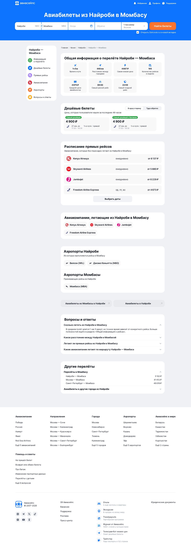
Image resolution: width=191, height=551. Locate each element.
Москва (95, 422)
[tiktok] (35, 514)
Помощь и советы (25, 454)
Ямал (17, 436)
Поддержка (65, 511)
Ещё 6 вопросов (23, 483)
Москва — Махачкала (60, 436)
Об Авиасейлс (67, 502)
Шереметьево (130, 422)
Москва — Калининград (61, 427)
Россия (18, 427)
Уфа (125, 440)
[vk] (17, 514)
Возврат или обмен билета (28, 465)
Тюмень (95, 436)
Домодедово (129, 436)
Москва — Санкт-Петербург (63, 440)
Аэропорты (129, 416)
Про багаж (20, 469)
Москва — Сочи (57, 422)
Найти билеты (163, 26)
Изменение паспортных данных (30, 474)
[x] (29, 514)
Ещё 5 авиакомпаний (25, 445)
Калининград (98, 440)
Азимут (18, 431)
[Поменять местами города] (41, 26)
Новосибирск (98, 427)
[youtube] (23, 519)
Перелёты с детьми (24, 478)
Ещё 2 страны (162, 445)
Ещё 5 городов (99, 445)
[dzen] (17, 519)
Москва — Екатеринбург (61, 445)
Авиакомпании (23, 416)
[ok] (29, 519)
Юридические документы (163, 502)
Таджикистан (162, 431)
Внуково (127, 427)
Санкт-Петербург (100, 431)
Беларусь (160, 422)
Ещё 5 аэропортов (132, 445)
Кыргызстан (161, 440)
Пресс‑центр (66, 520)
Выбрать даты (113, 199)
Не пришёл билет (23, 460)
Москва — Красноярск (60, 431)
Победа (19, 422)
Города (96, 416)
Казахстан (160, 427)
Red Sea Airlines (23, 440)
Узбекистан (161, 436)
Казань (126, 431)
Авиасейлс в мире (166, 416)
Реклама (64, 516)
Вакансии (64, 507)
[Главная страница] (25, 3)
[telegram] (23, 514)
